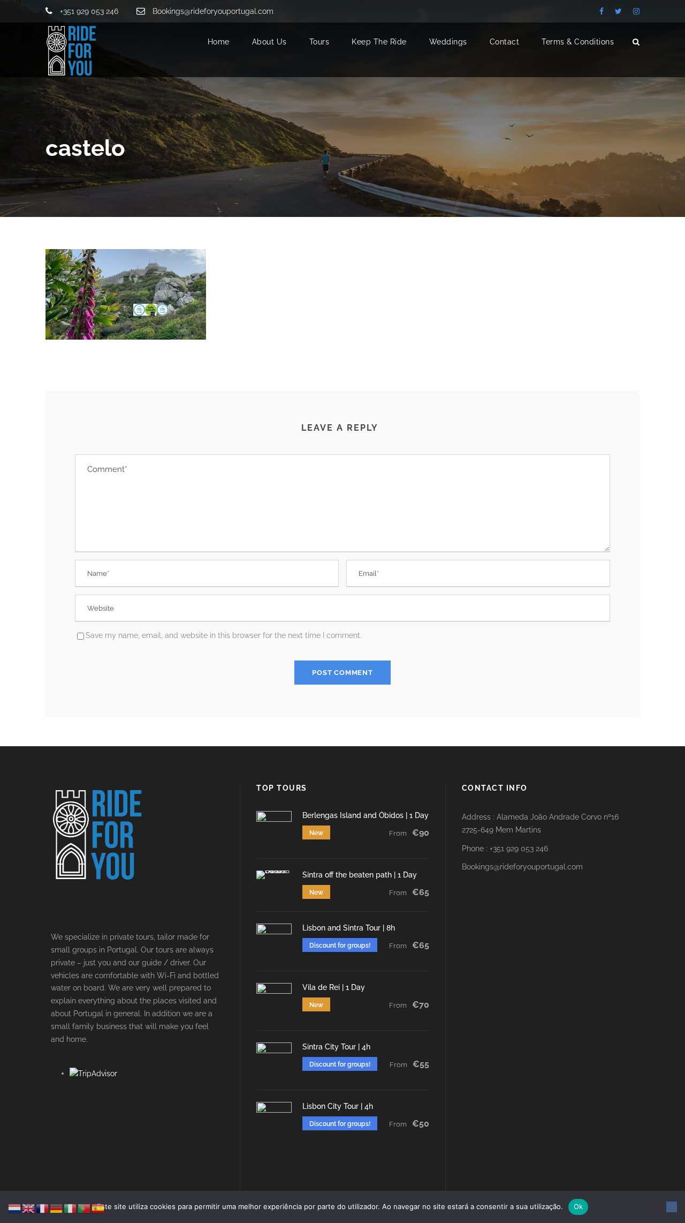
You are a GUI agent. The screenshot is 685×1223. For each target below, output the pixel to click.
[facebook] (601, 11)
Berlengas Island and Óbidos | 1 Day (365, 815)
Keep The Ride (379, 41)
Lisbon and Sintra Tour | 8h (348, 928)
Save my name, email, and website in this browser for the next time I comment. (224, 635)
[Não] (671, 1207)
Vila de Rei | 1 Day (333, 987)
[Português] (85, 1208)
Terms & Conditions (578, 41)
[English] (29, 1208)
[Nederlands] (15, 1208)
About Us (269, 41)
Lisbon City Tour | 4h (337, 1106)
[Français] (43, 1208)
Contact (505, 41)
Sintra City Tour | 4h (336, 1046)
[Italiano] (71, 1208)
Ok (578, 1206)
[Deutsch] (57, 1208)
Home (219, 41)
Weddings (448, 41)
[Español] (98, 1208)
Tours (319, 41)
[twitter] (618, 11)
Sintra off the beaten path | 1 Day (359, 875)
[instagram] (636, 11)
